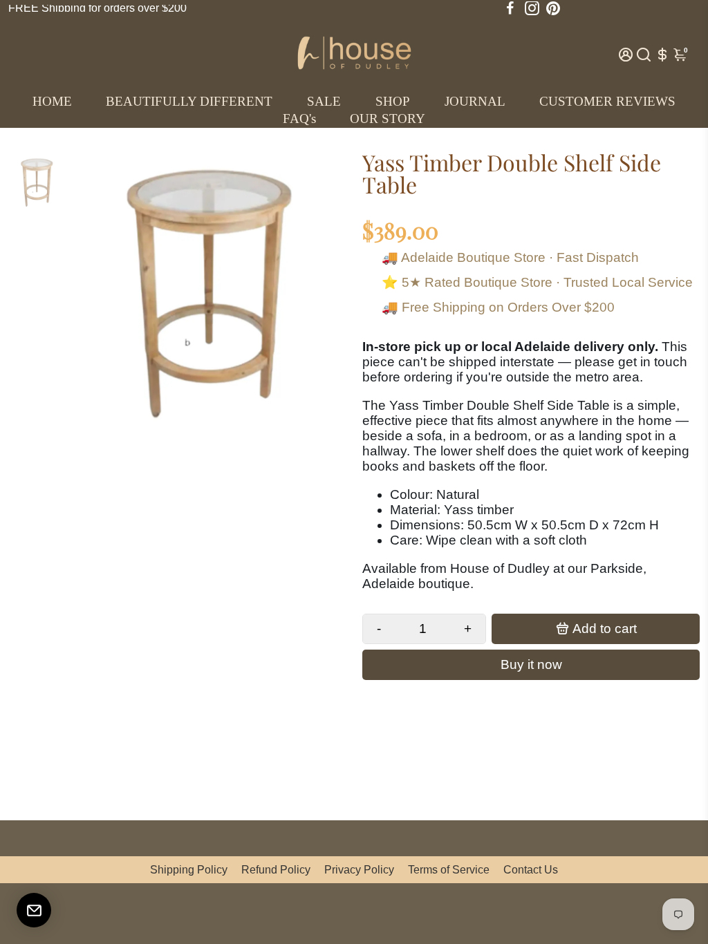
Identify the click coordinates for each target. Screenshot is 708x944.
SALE (324, 101)
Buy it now (531, 664)
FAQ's (299, 118)
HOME (52, 101)
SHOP (392, 101)
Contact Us (530, 870)
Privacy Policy (359, 870)
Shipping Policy (188, 870)
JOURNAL (475, 101)
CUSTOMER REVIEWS (607, 101)
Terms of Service (449, 870)
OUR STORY (387, 118)
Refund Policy (275, 870)
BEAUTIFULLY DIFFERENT (189, 101)
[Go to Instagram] (532, 8)
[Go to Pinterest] (553, 8)
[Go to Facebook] (510, 8)
